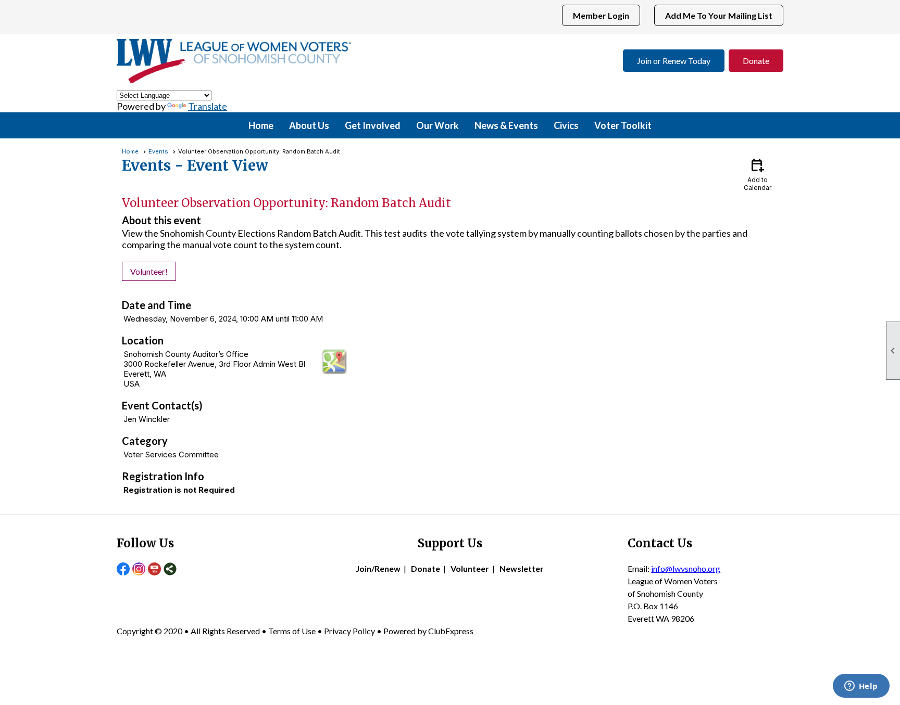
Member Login (601, 15)
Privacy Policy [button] (349, 631)
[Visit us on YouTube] (154, 569)
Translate (207, 106)
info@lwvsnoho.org (685, 568)
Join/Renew (378, 568)
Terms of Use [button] (292, 631)
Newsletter (521, 568)
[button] (309, 125)
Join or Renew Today (673, 61)
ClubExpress (450, 631)
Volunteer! (149, 271)
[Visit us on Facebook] (123, 569)
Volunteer (470, 568)
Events (158, 151)
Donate (756, 61)
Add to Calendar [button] (757, 174)
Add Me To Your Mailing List (718, 15)
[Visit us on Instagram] (138, 569)
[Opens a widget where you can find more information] (861, 687)
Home (260, 125)
